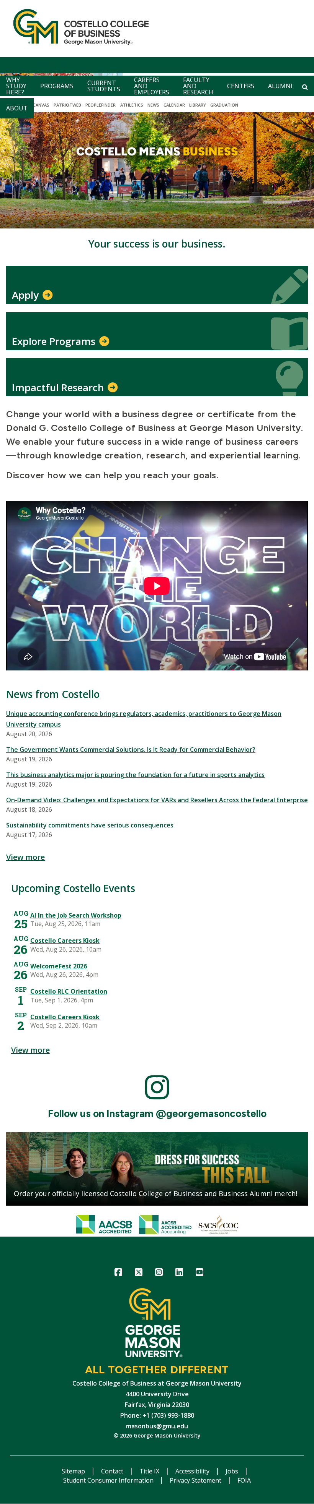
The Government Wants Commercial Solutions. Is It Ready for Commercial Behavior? (130, 749)
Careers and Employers (151, 86)
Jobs (233, 1471)
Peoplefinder (100, 105)
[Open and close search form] (305, 87)
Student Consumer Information (109, 1480)
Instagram (159, 1273)
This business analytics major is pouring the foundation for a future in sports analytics (135, 775)
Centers (240, 86)
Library (197, 105)
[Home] (78, 28)
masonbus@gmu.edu (157, 1426)
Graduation (224, 105)
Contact (113, 1471)
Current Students (103, 86)
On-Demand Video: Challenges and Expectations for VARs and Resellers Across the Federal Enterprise (157, 800)
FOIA (244, 1480)
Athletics (131, 105)
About (17, 108)
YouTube (199, 1273)
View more (25, 857)
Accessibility (193, 1471)
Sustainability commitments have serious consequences (89, 825)
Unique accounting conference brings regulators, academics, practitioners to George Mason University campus (143, 719)
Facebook (118, 1273)
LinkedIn (179, 1273)
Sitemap (74, 1471)
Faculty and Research (198, 86)
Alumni (280, 86)
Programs (57, 86)
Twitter (139, 1273)
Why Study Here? (16, 86)
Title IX (150, 1471)
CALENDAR (174, 105)
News (153, 105)
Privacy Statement (196, 1480)
